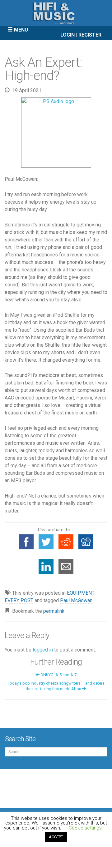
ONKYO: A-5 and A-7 (58, 674)
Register (89, 35)
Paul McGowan (76, 600)
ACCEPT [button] (56, 837)
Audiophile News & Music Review (56, 13)
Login (67, 35)
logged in (43, 650)
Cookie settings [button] (85, 828)
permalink (53, 611)
